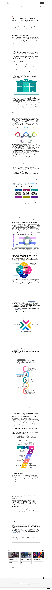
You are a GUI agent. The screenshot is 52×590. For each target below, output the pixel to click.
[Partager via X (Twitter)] (14, 543)
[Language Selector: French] (42, 3)
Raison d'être (27, 537)
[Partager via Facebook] (12, 543)
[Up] (43, 578)
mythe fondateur (23, 537)
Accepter (48, 588)
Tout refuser (44, 588)
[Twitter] (41, 1)
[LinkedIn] (42, 1)
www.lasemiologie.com (21, 583)
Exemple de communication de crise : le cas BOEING (26, 560)
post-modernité (17, 537)
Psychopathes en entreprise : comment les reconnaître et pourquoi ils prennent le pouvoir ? (13, 560)
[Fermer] (51, 588)
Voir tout (43, 550)
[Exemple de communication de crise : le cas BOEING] (26, 555)
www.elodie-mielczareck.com (27, 583)
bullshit (13, 537)
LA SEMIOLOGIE (10, 0)
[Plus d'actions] (39, 16)
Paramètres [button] (40, 588)
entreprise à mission (33, 537)
